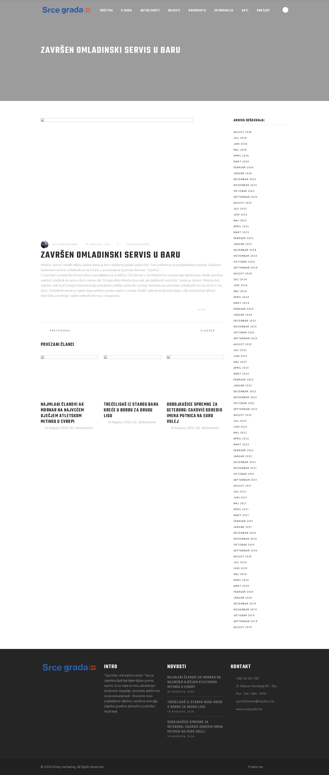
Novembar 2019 (245, 609)
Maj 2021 (240, 503)
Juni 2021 (241, 497)
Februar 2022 (244, 450)
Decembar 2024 (245, 250)
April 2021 (241, 509)
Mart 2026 (241, 161)
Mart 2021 (241, 515)
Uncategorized (138, 244)
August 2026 (243, 132)
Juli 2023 (240, 350)
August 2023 (243, 344)
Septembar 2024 (246, 267)
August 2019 (243, 627)
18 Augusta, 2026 (119, 422)
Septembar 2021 (246, 480)
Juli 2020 (240, 562)
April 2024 (241, 297)
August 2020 (243, 556)
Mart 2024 (241, 303)
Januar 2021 (243, 527)
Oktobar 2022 (244, 403)
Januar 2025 (243, 244)
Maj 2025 (240, 220)
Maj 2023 (240, 362)
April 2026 (241, 155)
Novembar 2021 (245, 468)
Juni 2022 (241, 427)
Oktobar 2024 (244, 261)
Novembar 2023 (245, 326)
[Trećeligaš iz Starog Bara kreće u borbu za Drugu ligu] (132, 376)
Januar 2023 (243, 385)
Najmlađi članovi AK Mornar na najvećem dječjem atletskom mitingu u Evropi (62, 413)
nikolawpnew (67, 244)
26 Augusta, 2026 (56, 428)
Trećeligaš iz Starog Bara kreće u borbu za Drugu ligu (131, 410)
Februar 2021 (244, 521)
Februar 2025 (244, 238)
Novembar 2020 (245, 539)
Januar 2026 (243, 173)
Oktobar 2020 (244, 544)
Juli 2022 (240, 421)
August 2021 (243, 485)
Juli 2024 (240, 279)
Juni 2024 (241, 285)
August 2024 (243, 273)
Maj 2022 (240, 432)
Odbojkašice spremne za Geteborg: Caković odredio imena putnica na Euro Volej (194, 413)
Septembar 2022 (246, 409)
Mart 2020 (241, 586)
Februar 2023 (244, 379)
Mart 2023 (241, 373)
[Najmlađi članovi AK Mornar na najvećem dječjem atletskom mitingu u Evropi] (69, 376)
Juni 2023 (241, 356)
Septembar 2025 (246, 197)
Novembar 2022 (245, 397)
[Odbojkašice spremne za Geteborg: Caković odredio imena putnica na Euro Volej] (195, 376)
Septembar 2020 (246, 550)
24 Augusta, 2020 (98, 244)
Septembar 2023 (246, 338)
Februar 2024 (244, 309)
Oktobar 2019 (244, 615)
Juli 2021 (240, 491)
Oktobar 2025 (244, 191)
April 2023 (241, 368)
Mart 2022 (241, 444)
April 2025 (241, 226)
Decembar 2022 (245, 391)
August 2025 (243, 203)
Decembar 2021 (245, 462)
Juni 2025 (241, 214)
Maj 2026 (240, 149)
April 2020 (241, 580)
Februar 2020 (244, 592)
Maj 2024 (240, 291)
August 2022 (243, 415)
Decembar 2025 (245, 179)
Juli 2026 (240, 138)
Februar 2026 (244, 167)
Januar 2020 (243, 597)
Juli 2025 (240, 208)
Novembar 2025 (245, 185)
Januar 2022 (243, 456)
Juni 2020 (241, 568)
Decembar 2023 (245, 320)
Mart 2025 (241, 232)
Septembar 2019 (246, 621)
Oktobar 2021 (244, 474)
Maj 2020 (240, 574)
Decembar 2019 (245, 603)
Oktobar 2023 (244, 332)
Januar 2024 (243, 315)
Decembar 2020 (245, 533)
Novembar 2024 (245, 256)
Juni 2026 (241, 144)
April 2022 (241, 438)
